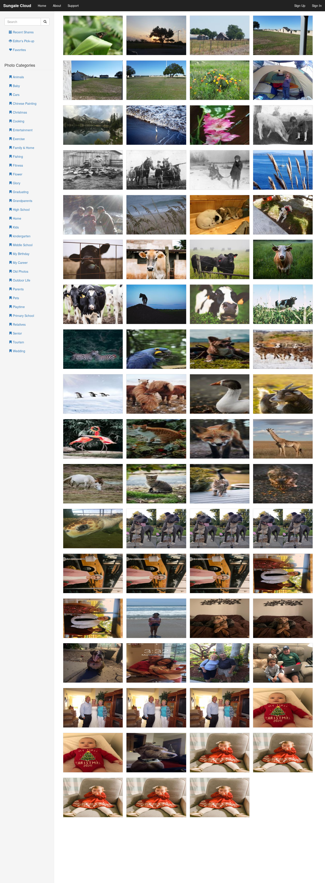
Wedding (18, 351)
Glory (16, 183)
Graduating (20, 192)
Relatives (19, 324)
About (57, 5)
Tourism (18, 342)
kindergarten (21, 236)
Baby (16, 86)
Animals (18, 77)
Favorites (19, 50)
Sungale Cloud (17, 5)
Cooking (18, 121)
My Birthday (20, 253)
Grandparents (22, 200)
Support (73, 5)
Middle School (22, 245)
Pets (15, 298)
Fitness (17, 165)
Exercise (18, 139)
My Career (20, 262)
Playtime (18, 306)
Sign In (317, 5)
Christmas (19, 112)
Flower (17, 174)
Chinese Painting (24, 103)
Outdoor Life (21, 280)
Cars (15, 94)
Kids (15, 227)
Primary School (23, 315)
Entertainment (22, 130)
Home (42, 5)
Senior (17, 333)
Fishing (17, 156)
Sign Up (299, 5)
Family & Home (23, 147)
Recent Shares (23, 32)
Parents (18, 289)
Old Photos (20, 271)
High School (21, 209)
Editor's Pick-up (23, 41)
